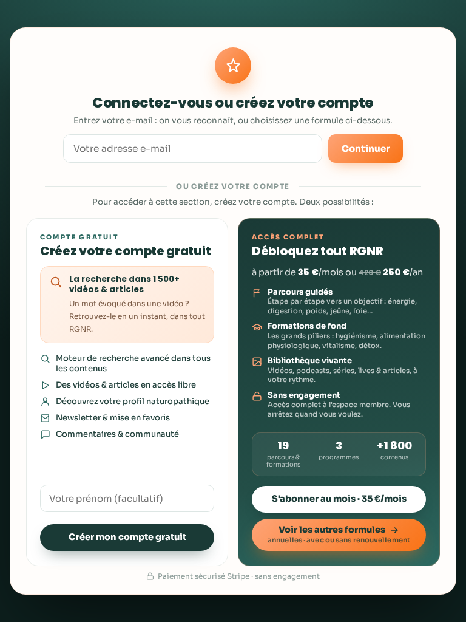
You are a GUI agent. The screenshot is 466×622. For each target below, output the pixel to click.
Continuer (366, 148)
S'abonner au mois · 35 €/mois (339, 498)
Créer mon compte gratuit (127, 536)
